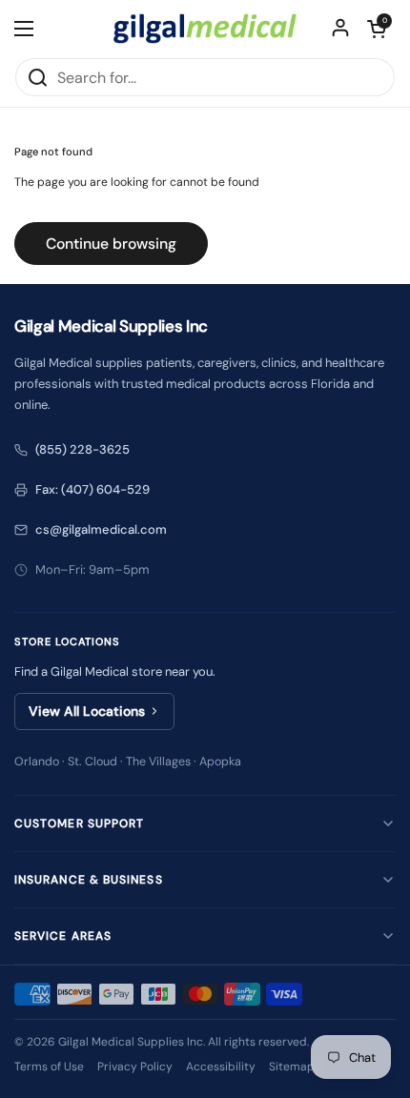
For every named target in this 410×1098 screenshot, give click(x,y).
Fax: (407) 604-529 (92, 489)
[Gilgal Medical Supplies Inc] (205, 29)
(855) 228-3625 (82, 449)
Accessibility (221, 1066)
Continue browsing (111, 244)
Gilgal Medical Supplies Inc (130, 1041)
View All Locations (87, 711)
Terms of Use (49, 1066)
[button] (377, 29)
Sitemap (292, 1066)
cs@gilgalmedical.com (101, 529)
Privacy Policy (135, 1066)
